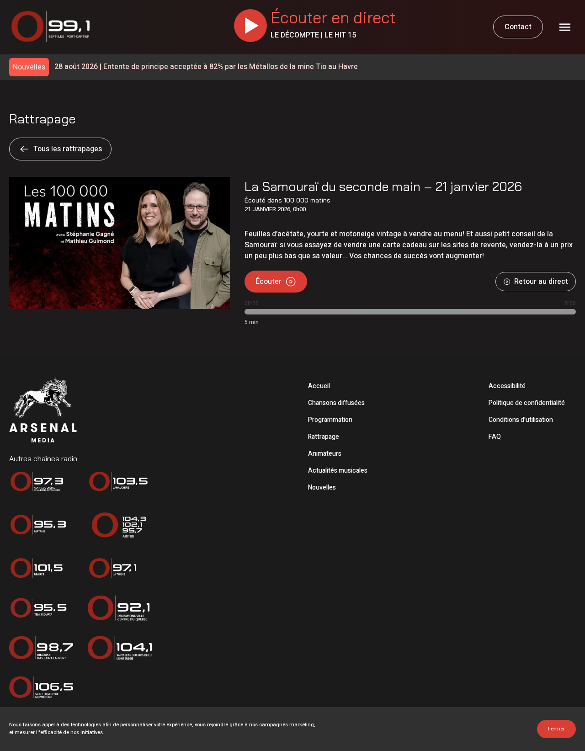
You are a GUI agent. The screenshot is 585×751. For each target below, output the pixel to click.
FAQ (495, 437)
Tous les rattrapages (67, 149)
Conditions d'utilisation (521, 420)
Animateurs (324, 453)
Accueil (319, 386)
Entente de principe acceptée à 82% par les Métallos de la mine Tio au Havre (206, 67)
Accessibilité (507, 386)
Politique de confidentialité (527, 403)
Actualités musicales (337, 470)
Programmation (330, 420)
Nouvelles (322, 487)
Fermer (556, 729)
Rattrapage (323, 437)
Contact (518, 26)
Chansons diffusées (336, 403)
